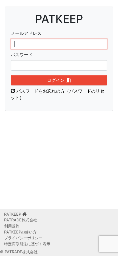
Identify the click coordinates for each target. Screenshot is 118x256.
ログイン (56, 80)
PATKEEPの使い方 (20, 232)
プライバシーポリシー (23, 237)
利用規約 (11, 226)
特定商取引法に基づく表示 (27, 243)
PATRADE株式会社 (20, 220)
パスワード (22, 54)
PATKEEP (13, 214)
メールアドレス (26, 33)
